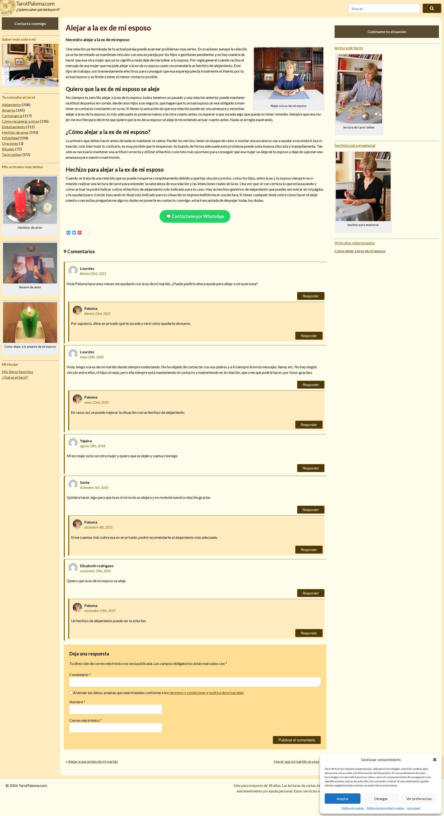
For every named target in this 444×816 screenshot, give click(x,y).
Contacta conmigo (30, 23)
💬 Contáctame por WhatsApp (195, 216)
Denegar (381, 799)
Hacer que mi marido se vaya (296, 761)
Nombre (77, 702)
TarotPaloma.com (35, 3)
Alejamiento (11, 104)
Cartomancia (12, 115)
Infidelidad (10, 138)
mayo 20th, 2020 (92, 357)
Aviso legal (413, 808)
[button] (434, 759)
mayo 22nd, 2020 (96, 402)
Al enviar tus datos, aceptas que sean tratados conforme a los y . (158, 692)
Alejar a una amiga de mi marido (93, 761)
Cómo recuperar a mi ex (20, 121)
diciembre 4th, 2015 (98, 527)
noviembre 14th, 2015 (95, 571)
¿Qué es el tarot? (15, 377)
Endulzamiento (13, 127)
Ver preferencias (419, 799)
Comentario (80, 674)
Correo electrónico (85, 720)
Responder (311, 295)
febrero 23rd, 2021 (93, 274)
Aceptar (342, 799)
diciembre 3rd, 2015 (94, 488)
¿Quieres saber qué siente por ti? (38, 9)
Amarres (8, 110)
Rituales (8, 149)
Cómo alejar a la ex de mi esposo (360, 251)
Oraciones (10, 143)
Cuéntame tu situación (386, 31)
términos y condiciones (188, 692)
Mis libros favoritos (17, 371)
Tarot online (11, 154)
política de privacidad (226, 692)
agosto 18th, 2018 (92, 446)
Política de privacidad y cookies (386, 808)
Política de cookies (353, 808)
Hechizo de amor (15, 132)
